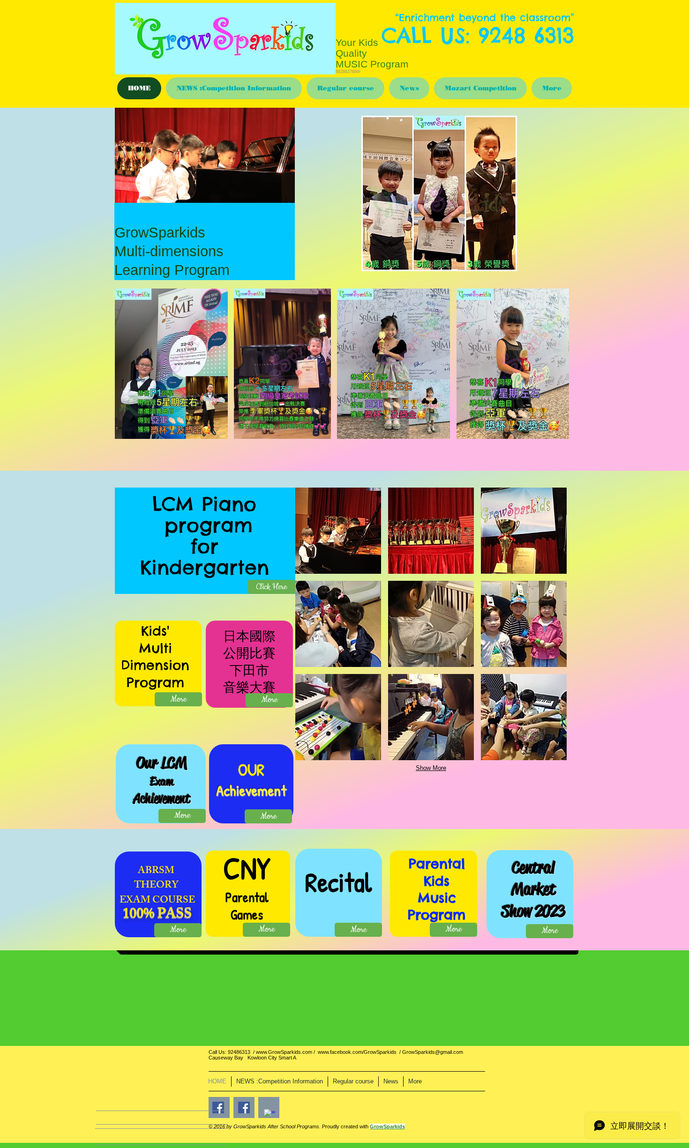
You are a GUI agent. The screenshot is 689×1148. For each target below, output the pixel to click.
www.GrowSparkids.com (284, 1052)
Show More (431, 767)
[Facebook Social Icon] (244, 1107)
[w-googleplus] (270, 1115)
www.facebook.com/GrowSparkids (357, 1052)
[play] (627, 263)
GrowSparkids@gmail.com (432, 1052)
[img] (338, 531)
